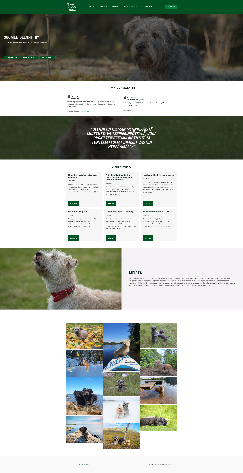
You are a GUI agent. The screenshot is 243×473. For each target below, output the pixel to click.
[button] (96, 7)
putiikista (87, 111)
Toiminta (115, 7)
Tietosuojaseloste (83, 464)
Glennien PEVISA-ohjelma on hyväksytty (119, 212)
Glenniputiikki (147, 7)
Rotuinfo (92, 7)
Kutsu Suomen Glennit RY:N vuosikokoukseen (158, 175)
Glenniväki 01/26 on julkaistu (78, 212)
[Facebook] (121, 465)
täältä (134, 110)
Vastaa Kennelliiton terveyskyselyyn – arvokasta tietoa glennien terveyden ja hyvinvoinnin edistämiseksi (119, 177)
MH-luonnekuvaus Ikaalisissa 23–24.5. (156, 212)
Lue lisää (73, 203)
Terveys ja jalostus (130, 7)
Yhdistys (103, 7)
